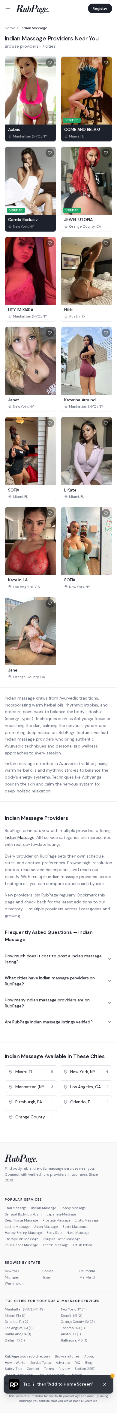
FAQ (78, 1363)
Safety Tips (13, 1369)
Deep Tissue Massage (21, 1220)
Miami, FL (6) (15, 1315)
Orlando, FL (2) (16, 1322)
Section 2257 (85, 1369)
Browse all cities (67, 1356)
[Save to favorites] (50, 62)
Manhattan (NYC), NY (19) (25, 1309)
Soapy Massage (73, 1208)
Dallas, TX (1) (15, 1340)
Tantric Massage (55, 1245)
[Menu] (8, 8)
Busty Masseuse (74, 1227)
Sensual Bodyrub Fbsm (23, 1214)
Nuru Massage (78, 1233)
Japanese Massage (61, 1214)
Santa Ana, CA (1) (18, 1334)
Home (10, 28)
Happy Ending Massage (23, 1233)
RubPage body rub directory (27, 1356)
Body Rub (54, 1233)
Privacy (64, 1369)
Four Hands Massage (21, 1245)
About (89, 1356)
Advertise (63, 1363)
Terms (49, 1369)
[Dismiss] (104, 1384)
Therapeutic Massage (21, 1239)
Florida (47, 1271)
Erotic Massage (86, 1220)
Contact (33, 1369)
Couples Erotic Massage (61, 1239)
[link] (30, 136)
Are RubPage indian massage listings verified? (49, 1022)
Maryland (87, 1277)
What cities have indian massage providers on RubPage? (50, 981)
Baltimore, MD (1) (74, 1340)
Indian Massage (19, 837)
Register (100, 8)
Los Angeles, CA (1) (19, 1328)
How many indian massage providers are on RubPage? (47, 1003)
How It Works (15, 1363)
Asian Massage (46, 1227)
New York (12, 1271)
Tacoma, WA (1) (73, 1328)
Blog (88, 1363)
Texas (46, 1277)
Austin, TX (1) (71, 1334)
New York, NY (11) (74, 1309)
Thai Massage (15, 1208)
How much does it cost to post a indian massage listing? (53, 959)
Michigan (12, 1277)
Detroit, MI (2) (71, 1315)
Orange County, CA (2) (78, 1322)
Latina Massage (17, 1227)
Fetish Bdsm (82, 1245)
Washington (14, 1283)
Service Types (40, 1363)
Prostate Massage (56, 1220)
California (87, 1271)
